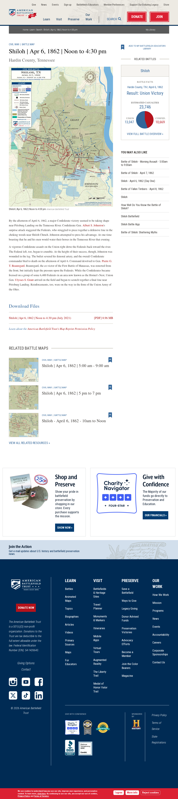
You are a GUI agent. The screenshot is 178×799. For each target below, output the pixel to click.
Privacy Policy (159, 715)
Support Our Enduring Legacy (144, 4)
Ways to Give (129, 600)
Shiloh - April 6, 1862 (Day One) (138, 181)
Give (34, 4)
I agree (118, 792)
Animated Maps (70, 598)
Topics (69, 608)
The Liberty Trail (100, 674)
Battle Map (28, 44)
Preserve (73, 19)
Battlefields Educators (88, 4)
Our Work (89, 17)
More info (132, 792)
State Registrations (159, 739)
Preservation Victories (129, 630)
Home (25, 12)
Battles (69, 589)
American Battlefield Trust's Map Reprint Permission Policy (61, 328)
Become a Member (127, 654)
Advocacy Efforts (127, 642)
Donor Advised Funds (130, 618)
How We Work (160, 595)
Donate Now (26, 607)
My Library (150, 29)
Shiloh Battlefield (130, 216)
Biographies (72, 616)
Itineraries (99, 628)
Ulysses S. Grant (24, 280)
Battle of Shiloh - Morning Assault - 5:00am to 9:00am (144, 163)
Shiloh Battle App (130, 224)
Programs (158, 610)
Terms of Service (156, 725)
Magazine (127, 675)
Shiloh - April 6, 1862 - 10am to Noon (74, 420)
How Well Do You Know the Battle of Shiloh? (141, 206)
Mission (156, 603)
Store (166, 4)
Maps (68, 652)
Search (112, 19)
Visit (59, 19)
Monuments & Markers (100, 618)
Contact (26, 669)
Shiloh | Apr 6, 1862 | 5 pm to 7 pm (71, 393)
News (44, 4)
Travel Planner (97, 606)
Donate (137, 17)
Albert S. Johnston (93, 225)
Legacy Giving (130, 608)
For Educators (71, 662)
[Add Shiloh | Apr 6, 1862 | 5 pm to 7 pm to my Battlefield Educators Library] (110, 387)
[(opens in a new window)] (13, 682)
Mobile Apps (97, 638)
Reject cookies (150, 792)
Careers (156, 642)
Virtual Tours (97, 650)
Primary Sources (69, 642)
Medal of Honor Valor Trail (100, 687)
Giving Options (26, 663)
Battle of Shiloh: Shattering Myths (139, 232)
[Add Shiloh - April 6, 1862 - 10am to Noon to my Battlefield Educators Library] (110, 415)
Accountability (160, 634)
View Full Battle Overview (144, 134)
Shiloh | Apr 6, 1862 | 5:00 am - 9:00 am (75, 365)
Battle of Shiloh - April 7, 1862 (137, 173)
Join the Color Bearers (130, 665)
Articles (69, 624)
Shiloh (145, 71)
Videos (69, 632)
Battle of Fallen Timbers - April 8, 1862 (142, 189)
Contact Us (158, 662)
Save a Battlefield (127, 590)
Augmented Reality (99, 661)
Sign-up (67, 4)
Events (55, 4)
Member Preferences (114, 4)
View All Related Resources (28, 443)
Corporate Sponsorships (160, 652)
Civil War (14, 44)
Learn (46, 19)
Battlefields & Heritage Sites (99, 592)
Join (159, 17)
